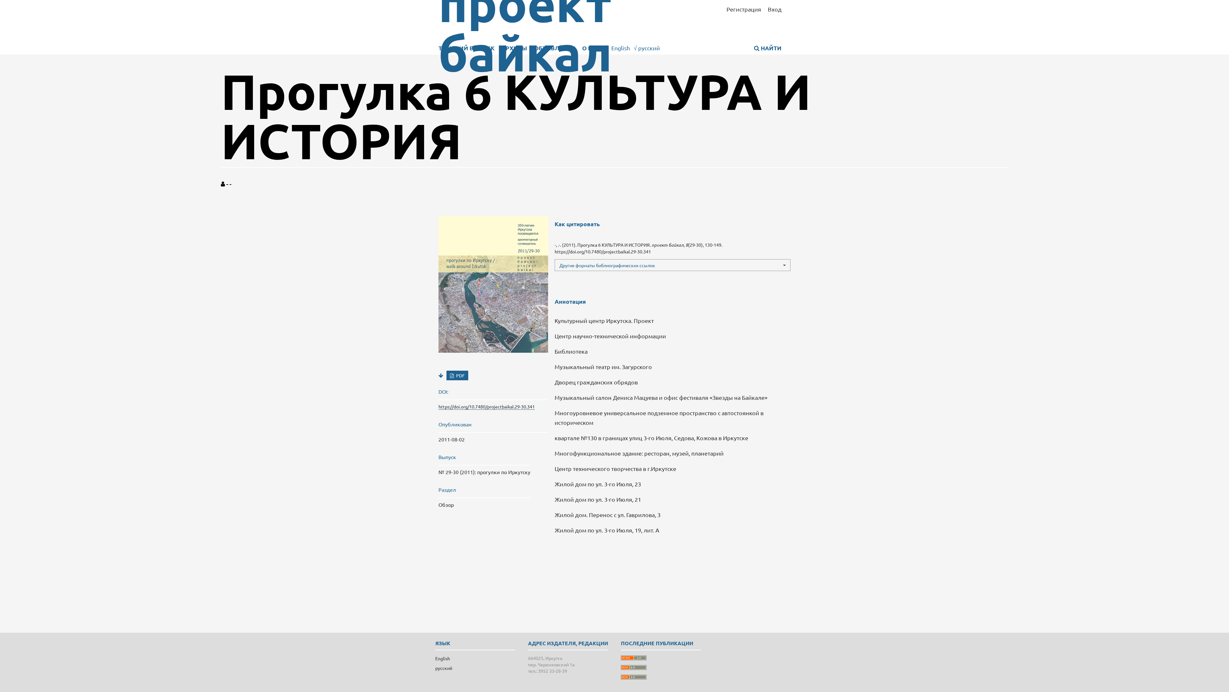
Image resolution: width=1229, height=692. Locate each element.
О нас (591, 48)
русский (647, 48)
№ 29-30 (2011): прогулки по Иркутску (484, 472)
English (620, 48)
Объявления (554, 48)
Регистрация (744, 9)
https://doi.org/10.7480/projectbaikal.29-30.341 (486, 406)
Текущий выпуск (466, 48)
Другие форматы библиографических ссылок (607, 265)
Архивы (514, 48)
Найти (770, 48)
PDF (460, 375)
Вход (775, 9)
